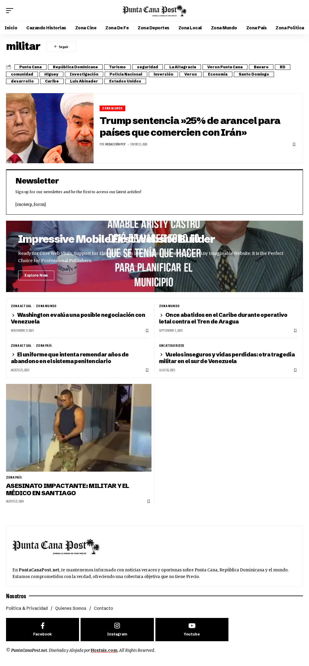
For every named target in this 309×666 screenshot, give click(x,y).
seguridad (147, 67)
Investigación (84, 74)
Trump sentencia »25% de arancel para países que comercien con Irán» (190, 126)
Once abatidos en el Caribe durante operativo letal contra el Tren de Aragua (223, 318)
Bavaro (261, 67)
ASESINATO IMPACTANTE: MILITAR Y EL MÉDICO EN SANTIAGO (67, 489)
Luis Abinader (84, 81)
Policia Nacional (126, 74)
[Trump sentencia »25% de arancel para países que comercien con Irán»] (50, 128)
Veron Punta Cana (225, 67)
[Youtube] (191, 629)
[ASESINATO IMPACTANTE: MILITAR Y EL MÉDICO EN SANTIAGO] (78, 427)
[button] (11, 10)
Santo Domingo (254, 74)
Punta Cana (30, 67)
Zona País (44, 345)
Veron (190, 74)
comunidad (22, 74)
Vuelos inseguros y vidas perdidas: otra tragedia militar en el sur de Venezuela (227, 358)
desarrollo (22, 81)
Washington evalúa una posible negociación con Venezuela (78, 318)
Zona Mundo (112, 108)
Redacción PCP (115, 144)
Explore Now (36, 275)
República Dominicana (75, 67)
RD (282, 67)
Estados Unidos (125, 81)
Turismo (117, 67)
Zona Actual (21, 306)
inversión (163, 74)
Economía (218, 74)
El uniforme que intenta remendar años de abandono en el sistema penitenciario (70, 358)
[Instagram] (117, 629)
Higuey (51, 74)
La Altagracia (182, 67)
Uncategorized (171, 345)
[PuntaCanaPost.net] (154, 10)
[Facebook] (42, 629)
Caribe (52, 81)
